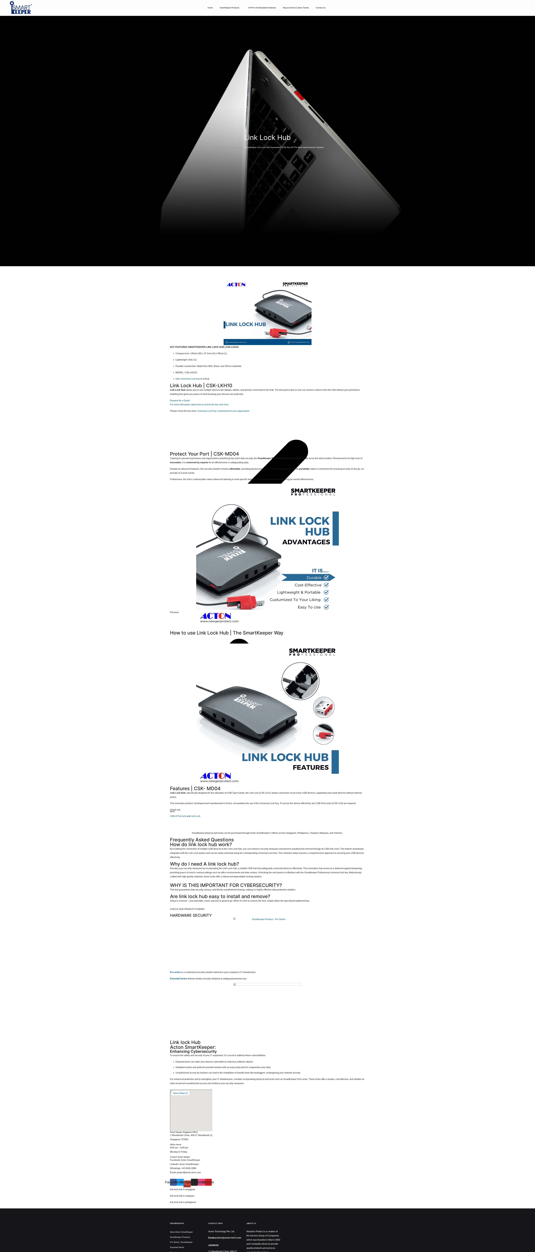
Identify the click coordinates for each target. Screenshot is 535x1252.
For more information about (183, 404)
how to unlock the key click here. (213, 404)
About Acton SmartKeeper (181, 1232)
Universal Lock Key (190, 379)
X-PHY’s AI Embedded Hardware (262, 8)
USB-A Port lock (178, 816)
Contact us (320, 8)
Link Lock (195, 816)
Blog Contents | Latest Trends (296, 8)
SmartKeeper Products (229, 8)
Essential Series (177, 1247)
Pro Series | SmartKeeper (230, 147)
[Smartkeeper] (21, 7)
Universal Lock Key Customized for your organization (223, 411)
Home (210, 8)
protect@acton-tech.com (228, 1238)
